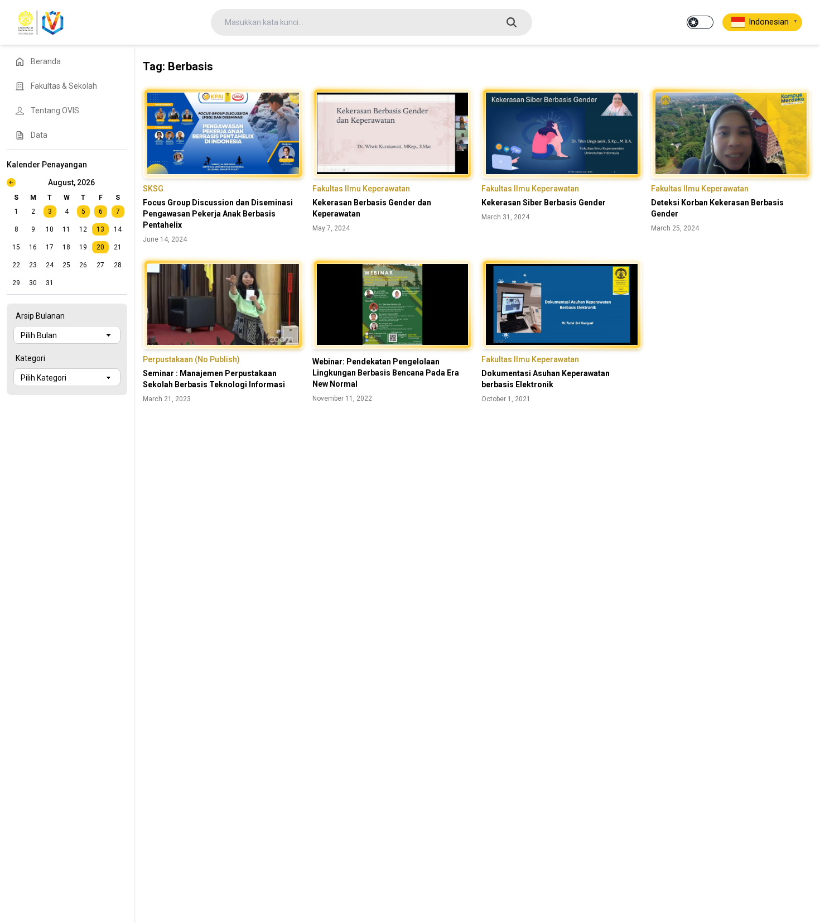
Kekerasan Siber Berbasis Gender (543, 202)
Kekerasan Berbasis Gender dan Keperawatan (371, 208)
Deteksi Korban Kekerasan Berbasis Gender (717, 208)
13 (100, 229)
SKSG (153, 188)
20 (100, 247)
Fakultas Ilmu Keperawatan (361, 188)
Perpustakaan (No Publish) (191, 359)
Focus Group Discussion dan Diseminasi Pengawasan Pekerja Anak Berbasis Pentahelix (218, 213)
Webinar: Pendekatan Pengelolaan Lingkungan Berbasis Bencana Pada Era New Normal (385, 372)
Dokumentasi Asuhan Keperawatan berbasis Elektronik (545, 379)
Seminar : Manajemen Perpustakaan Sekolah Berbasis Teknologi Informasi (214, 379)
